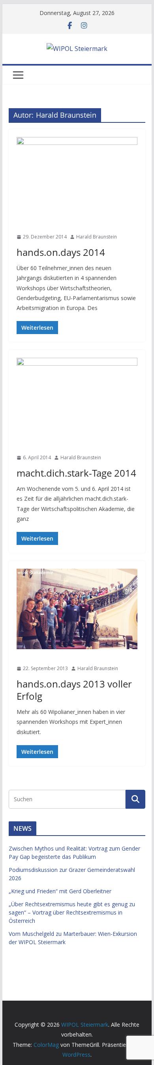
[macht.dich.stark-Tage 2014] (77, 398)
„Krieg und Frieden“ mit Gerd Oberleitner (60, 891)
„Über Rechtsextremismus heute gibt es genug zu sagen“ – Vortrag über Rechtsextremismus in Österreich (72, 912)
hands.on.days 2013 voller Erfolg (74, 689)
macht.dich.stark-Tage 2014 (76, 472)
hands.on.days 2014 (61, 252)
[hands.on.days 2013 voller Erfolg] (77, 609)
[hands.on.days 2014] (77, 177)
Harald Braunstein (96, 236)
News (25, 222)
